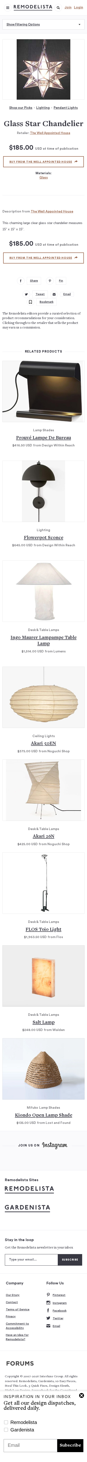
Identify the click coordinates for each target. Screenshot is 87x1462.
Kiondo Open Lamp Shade (43, 1115)
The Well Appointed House (50, 133)
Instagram (60, 1302)
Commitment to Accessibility (17, 1325)
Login (78, 7)
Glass (43, 177)
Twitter (58, 1318)
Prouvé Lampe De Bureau (43, 438)
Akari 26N (43, 836)
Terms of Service (17, 1309)
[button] (58, 8)
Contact (12, 1302)
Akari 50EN (43, 743)
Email (56, 1326)
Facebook (59, 1310)
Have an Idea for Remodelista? (17, 1337)
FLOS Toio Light (43, 929)
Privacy (11, 1316)
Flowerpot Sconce (43, 538)
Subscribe (70, 1445)
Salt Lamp (44, 1022)
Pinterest (59, 1295)
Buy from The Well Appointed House (40, 162)
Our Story (13, 1295)
